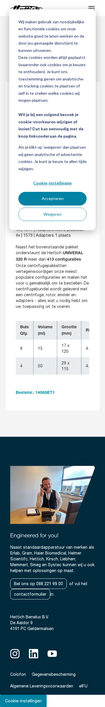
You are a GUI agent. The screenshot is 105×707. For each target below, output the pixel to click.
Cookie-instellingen (52, 182)
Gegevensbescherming (54, 674)
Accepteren (53, 198)
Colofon (18, 674)
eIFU (83, 686)
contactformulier (30, 594)
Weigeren (52, 214)
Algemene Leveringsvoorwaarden (41, 686)
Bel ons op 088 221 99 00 (38, 583)
